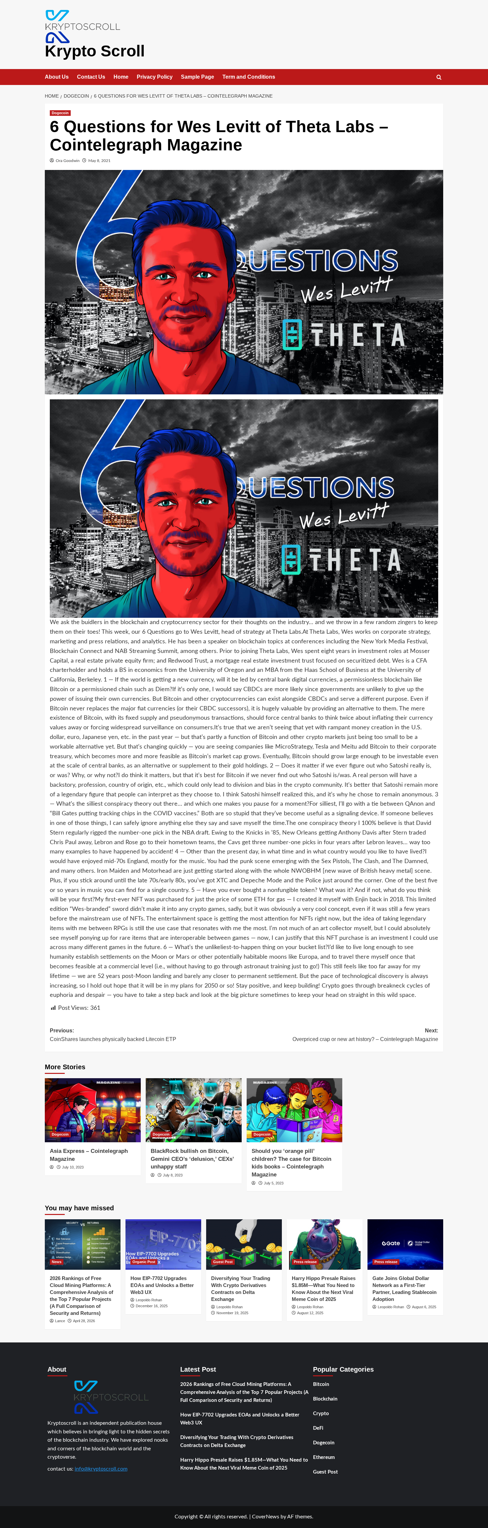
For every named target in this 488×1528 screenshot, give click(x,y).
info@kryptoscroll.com (101, 1469)
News (56, 1262)
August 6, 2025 (424, 1307)
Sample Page (197, 77)
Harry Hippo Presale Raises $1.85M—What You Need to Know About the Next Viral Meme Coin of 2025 (244, 1464)
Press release (305, 1262)
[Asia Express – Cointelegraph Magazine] (93, 1110)
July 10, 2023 (73, 1167)
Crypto (321, 1413)
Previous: (113, 1035)
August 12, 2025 (310, 1313)
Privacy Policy (155, 77)
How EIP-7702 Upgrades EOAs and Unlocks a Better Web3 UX (162, 1285)
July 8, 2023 (173, 1175)
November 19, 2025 (232, 1313)
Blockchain (325, 1399)
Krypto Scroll (95, 51)
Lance (60, 1321)
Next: (365, 1035)
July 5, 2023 (274, 1183)
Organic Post (143, 1262)
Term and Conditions (248, 77)
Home (121, 77)
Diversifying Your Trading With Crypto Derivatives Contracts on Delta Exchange (236, 1441)
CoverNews (265, 1516)
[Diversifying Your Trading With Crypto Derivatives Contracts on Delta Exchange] (244, 1244)
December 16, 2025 (152, 1306)
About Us (57, 77)
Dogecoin (60, 113)
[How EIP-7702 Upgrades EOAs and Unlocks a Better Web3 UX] (163, 1244)
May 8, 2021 (99, 161)
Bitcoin (321, 1384)
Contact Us (91, 77)
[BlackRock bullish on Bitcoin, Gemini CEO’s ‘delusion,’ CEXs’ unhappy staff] (194, 1110)
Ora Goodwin (68, 161)
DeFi (318, 1428)
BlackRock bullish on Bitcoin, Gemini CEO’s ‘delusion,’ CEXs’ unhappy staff (192, 1159)
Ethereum (324, 1457)
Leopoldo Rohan (149, 1300)
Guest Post (223, 1262)
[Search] (439, 77)
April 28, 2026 (84, 1321)
